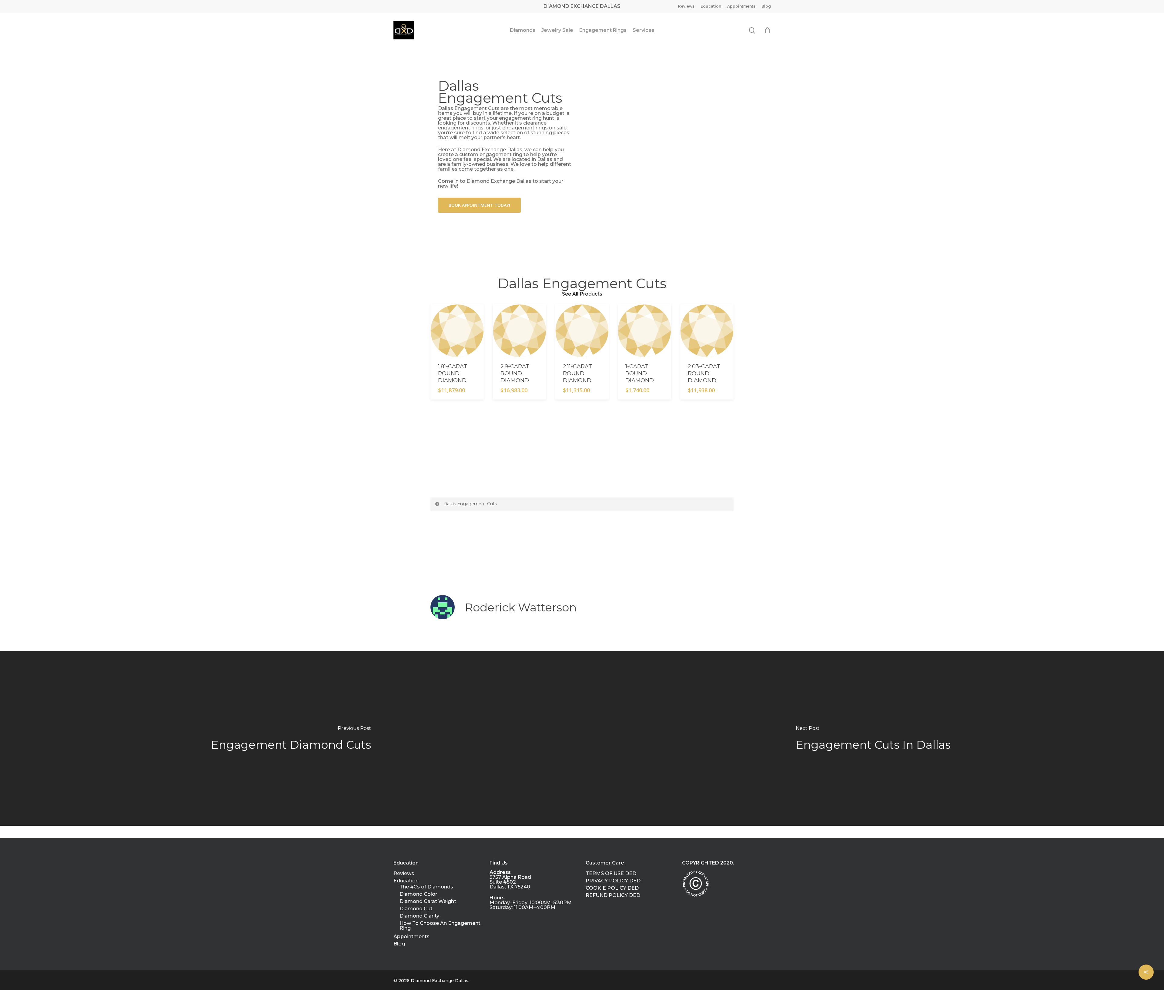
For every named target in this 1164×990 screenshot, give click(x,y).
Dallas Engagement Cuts (470, 504)
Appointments (411, 936)
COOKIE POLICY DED (612, 888)
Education (406, 880)
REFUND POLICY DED (613, 895)
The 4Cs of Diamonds (426, 887)
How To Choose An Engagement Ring (440, 926)
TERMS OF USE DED (611, 873)
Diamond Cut (416, 908)
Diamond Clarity (419, 916)
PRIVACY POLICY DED (613, 880)
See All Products (582, 294)
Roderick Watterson (521, 607)
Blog (399, 944)
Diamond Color (418, 894)
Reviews (403, 873)
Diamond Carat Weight (428, 901)
